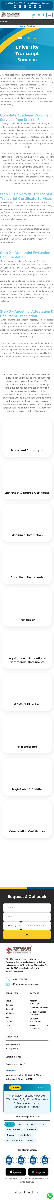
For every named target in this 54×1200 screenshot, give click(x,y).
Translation (27, 620)
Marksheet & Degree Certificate (27, 493)
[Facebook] (25, 6)
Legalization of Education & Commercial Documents (27, 660)
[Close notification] (47, 1192)
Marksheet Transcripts (27, 450)
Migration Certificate (27, 789)
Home (23, 38)
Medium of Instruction (27, 535)
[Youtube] (30, 6)
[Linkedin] (35, 6)
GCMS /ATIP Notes (27, 704)
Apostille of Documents (27, 577)
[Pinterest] (40, 6)
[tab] (15, 1087)
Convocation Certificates (27, 831)
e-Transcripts (27, 747)
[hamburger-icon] (49, 15)
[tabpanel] (27, 1102)
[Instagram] (15, 6)
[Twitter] (20, 6)
